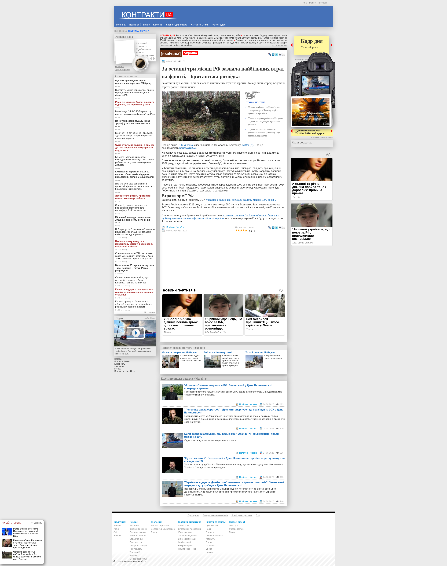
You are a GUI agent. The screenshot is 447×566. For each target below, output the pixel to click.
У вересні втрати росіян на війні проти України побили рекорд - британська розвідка (265, 121)
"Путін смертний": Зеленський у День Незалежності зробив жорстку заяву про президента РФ (234, 460)
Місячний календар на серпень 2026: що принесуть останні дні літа (204, 43)
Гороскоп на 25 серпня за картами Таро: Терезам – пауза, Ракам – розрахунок (134, 268)
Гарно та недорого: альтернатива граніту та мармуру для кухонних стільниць (134, 292)
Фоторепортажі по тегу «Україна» (184, 347)
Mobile (312, 3)
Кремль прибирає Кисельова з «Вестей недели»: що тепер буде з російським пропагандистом (133, 304)
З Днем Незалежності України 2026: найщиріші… (311, 132)
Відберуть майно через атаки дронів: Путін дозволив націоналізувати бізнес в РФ (134, 93)
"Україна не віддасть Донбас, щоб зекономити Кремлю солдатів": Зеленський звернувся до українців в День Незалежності (234, 484)
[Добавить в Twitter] (276, 54)
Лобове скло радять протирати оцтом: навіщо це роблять (133, 197)
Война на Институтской (218, 352)
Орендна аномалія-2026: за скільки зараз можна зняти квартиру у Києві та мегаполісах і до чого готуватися (134, 256)
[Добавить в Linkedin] (273, 54)
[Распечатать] (280, 54)
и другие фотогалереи (322, 137)
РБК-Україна (185, 144)
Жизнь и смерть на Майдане (179, 352)
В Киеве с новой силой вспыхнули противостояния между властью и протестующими (230, 360)
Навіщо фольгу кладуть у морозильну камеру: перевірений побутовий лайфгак (134, 244)
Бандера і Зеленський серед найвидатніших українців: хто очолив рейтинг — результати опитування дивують (134, 161)
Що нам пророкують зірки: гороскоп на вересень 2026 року (133, 81)
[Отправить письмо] (283, 54)
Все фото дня (301, 59)
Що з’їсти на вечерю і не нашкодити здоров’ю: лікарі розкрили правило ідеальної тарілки (134, 135)
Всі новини (149, 312)
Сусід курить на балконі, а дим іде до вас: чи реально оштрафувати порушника (222, 38)
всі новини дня (279, 45)
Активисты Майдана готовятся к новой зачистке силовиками (190, 358)
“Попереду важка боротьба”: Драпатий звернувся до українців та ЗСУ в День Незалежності (233, 411)
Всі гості (119, 66)
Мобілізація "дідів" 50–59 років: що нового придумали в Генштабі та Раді (135, 112)
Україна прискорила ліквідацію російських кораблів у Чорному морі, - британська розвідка (264, 132)
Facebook (322, 3)
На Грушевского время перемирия (273, 356)
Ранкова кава (124, 36)
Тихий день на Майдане (260, 352)
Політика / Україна (175, 227)
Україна (144, 31)
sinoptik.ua (130, 371)
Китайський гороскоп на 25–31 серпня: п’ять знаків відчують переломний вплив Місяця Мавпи (223, 39)
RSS (305, 3)
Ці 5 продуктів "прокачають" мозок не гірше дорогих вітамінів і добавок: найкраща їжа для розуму (135, 232)
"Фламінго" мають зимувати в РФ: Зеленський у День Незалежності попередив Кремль (228, 387)
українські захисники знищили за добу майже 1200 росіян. (241, 199)
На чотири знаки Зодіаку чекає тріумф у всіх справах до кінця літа (133, 123)
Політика (133, 31)
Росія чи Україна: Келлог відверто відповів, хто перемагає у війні (208, 35)
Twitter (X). (247, 144)
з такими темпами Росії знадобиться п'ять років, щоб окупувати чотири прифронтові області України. (221, 217)
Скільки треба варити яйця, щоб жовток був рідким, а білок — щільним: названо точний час (132, 280)
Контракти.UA (187, 147)
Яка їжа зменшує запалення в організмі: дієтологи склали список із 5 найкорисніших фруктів (135, 186)
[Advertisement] (223, 260)
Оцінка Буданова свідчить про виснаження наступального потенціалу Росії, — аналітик (131, 208)
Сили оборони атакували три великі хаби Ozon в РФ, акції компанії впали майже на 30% (231, 435)
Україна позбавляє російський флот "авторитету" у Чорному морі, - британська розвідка (264, 110)
